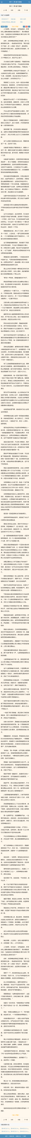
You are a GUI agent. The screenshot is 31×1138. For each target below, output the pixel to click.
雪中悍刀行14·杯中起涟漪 (17, 1128)
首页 (6, 1136)
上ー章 (5, 10)
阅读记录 (12, 1136)
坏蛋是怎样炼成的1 (6, 22)
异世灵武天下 (5, 19)
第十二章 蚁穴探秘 (15, 2)
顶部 (25, 1136)
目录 (12, 10)
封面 (19, 10)
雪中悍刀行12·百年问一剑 (8, 1131)
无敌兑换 (13, 19)
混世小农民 (23, 19)
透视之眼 (13, 22)
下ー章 (26, 10)
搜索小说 (18, 1136)
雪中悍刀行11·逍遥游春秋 (17, 1131)
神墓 (21, 22)
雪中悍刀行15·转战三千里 (8, 1128)
